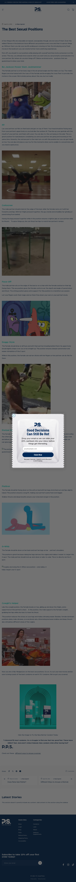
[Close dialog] (13, 415)
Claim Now (38, 455)
